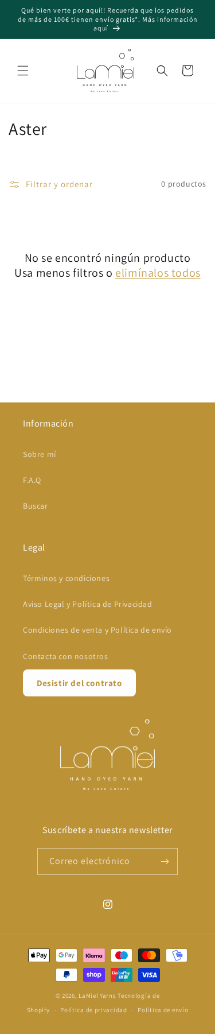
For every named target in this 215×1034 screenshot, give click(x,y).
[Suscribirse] (164, 861)
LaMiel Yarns (97, 996)
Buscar (35, 506)
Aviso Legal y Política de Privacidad (88, 604)
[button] (23, 70)
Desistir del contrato (79, 682)
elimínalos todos (158, 272)
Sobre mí (39, 454)
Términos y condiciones (66, 578)
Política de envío (163, 1010)
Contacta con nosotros (65, 656)
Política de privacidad (93, 1010)
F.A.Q (32, 480)
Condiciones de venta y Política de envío (97, 630)
